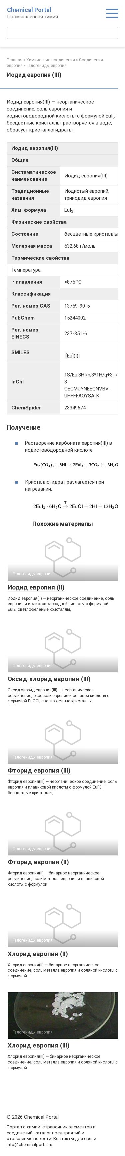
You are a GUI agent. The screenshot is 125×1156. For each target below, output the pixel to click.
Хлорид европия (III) (39, 1045)
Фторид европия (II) (38, 862)
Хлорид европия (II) (38, 954)
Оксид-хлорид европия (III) (49, 679)
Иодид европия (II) (36, 587)
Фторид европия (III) (39, 770)
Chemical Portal (29, 9)
